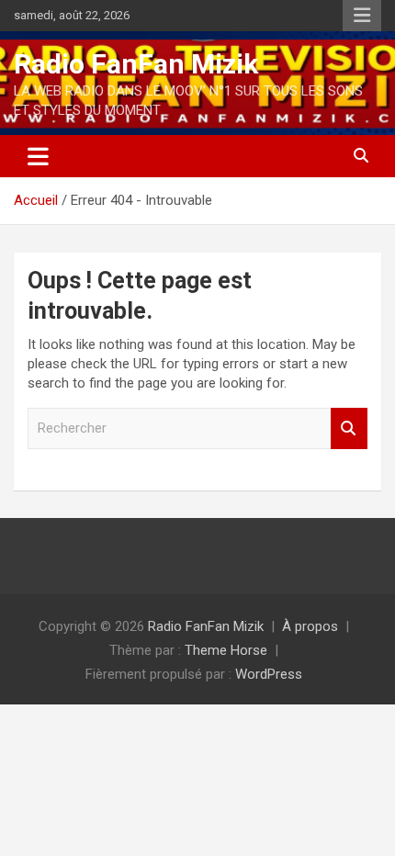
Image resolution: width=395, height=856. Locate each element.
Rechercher (349, 428)
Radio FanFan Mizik (136, 64)
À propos (310, 626)
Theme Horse (226, 650)
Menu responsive (362, 15)
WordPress (268, 674)
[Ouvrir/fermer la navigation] (38, 156)
